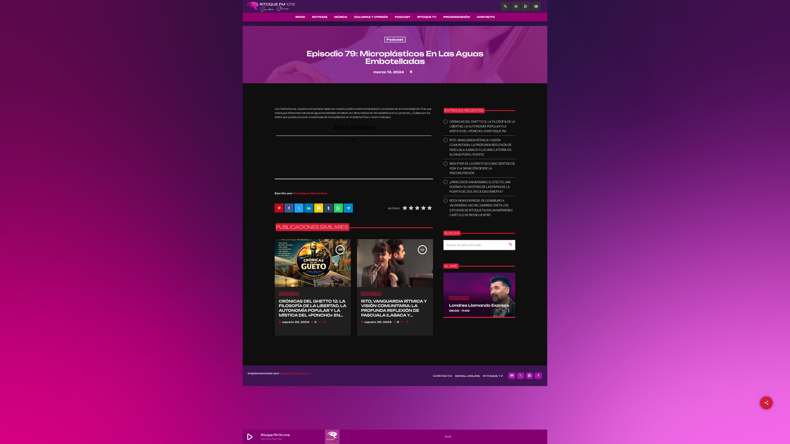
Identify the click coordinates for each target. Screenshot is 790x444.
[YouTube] (512, 375)
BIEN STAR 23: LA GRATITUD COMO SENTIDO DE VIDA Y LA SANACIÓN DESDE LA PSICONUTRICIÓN (482, 168)
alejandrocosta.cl (295, 373)
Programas (459, 298)
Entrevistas (289, 293)
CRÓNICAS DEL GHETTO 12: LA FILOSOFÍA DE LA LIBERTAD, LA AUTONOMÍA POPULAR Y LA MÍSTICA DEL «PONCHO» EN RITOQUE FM (312, 310)
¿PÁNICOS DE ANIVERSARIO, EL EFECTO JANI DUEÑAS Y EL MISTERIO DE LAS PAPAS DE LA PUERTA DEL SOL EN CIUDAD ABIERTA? (480, 187)
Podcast (395, 40)
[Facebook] (538, 375)
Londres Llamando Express (479, 305)
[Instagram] (529, 375)
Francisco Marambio (310, 193)
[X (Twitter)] (520, 375)
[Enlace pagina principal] (271, 6)
